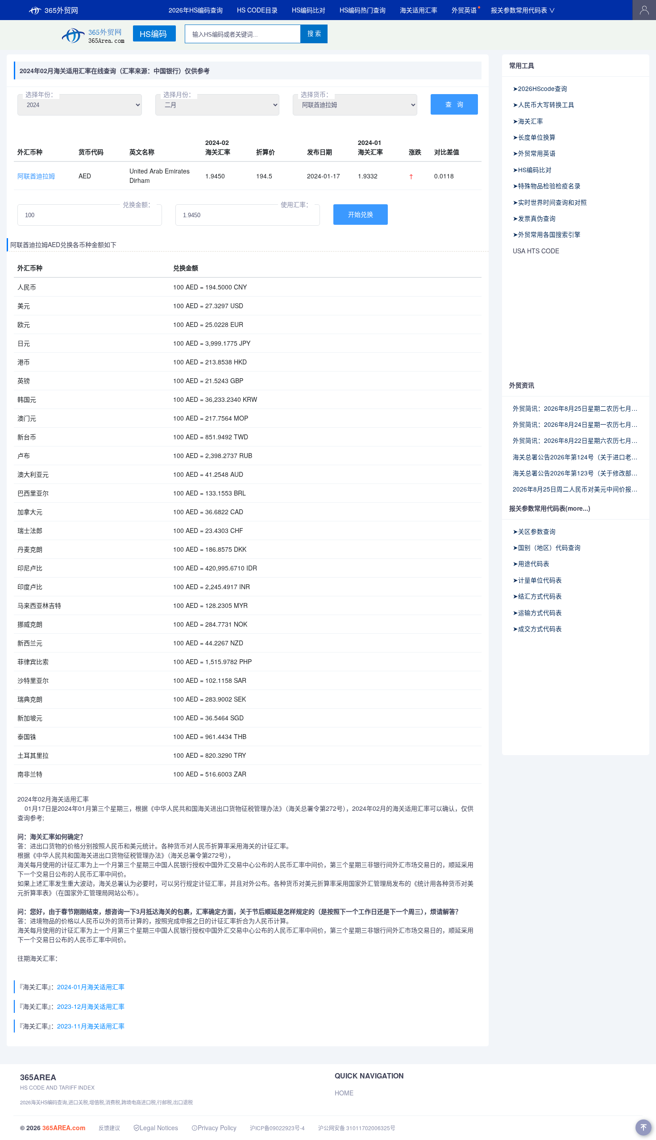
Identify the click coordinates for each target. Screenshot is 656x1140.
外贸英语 (464, 9)
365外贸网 (61, 10)
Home (344, 1092)
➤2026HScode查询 (540, 88)
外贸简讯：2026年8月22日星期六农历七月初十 (576, 440)
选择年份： (41, 94)
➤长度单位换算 (534, 136)
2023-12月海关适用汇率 (91, 1006)
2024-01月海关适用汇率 (91, 986)
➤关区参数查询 (534, 531)
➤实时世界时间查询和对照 (550, 202)
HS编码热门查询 (363, 9)
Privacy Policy (217, 1127)
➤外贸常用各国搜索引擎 (547, 234)
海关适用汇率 (418, 9)
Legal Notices (159, 1127)
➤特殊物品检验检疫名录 (547, 185)
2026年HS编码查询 (196, 9)
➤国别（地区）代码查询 (547, 547)
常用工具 (521, 65)
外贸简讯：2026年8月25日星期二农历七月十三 (576, 408)
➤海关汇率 (528, 120)
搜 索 (314, 33)
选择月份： (179, 94)
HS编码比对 (308, 9)
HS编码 (153, 33)
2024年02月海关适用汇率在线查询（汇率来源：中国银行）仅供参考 (115, 70)
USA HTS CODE (536, 250)
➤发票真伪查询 (534, 218)
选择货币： (316, 94)
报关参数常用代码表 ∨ (523, 9)
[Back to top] (643, 1127)
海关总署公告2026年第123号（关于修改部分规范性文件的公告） (576, 472)
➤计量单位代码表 (537, 579)
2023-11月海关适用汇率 (91, 1025)
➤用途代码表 (531, 563)
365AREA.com (63, 1127)
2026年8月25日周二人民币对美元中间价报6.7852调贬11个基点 (576, 488)
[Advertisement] (575, 318)
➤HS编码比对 (532, 169)
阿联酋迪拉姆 (36, 175)
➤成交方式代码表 (537, 628)
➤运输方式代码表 (537, 612)
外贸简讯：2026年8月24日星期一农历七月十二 (576, 424)
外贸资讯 (521, 384)
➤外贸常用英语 (534, 153)
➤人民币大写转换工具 (543, 104)
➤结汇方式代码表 (537, 595)
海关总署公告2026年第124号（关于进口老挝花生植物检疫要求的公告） (576, 456)
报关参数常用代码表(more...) (549, 508)
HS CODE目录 (257, 9)
